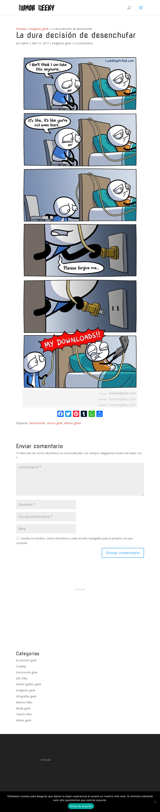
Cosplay (21, 666)
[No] (155, 802)
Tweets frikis (24, 714)
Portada (21, 29)
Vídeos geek (23, 720)
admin (25, 43)
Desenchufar (37, 423)
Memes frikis (24, 702)
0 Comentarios (83, 43)
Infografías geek (26, 696)
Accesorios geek (26, 660)
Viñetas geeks (72, 423)
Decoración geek (26, 672)
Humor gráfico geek (28, 684)
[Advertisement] (80, 619)
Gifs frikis (22, 678)
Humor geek (54, 423)
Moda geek (23, 708)
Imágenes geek (38, 29)
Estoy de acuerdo (81, 806)
